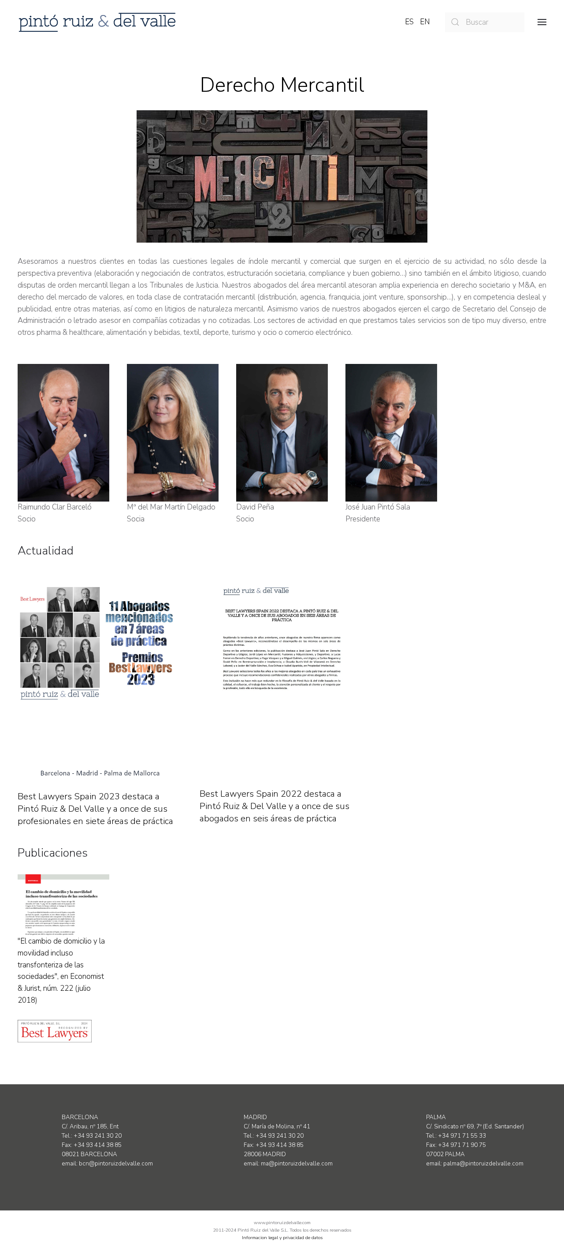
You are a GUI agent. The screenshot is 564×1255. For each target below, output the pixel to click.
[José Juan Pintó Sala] (391, 433)
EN (425, 22)
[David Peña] (282, 433)
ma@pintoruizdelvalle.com (297, 1164)
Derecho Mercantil (282, 85)
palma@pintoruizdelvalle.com (483, 1164)
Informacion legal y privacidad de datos (282, 1237)
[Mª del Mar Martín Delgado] (173, 433)
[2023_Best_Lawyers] (100, 680)
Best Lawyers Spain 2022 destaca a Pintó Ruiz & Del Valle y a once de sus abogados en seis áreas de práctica (274, 806)
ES (410, 22)
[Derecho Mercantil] (282, 176)
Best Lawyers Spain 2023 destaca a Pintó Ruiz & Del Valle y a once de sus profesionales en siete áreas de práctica (95, 808)
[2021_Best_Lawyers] (282, 680)
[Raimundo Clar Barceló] (63, 433)
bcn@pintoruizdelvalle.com (116, 1164)
